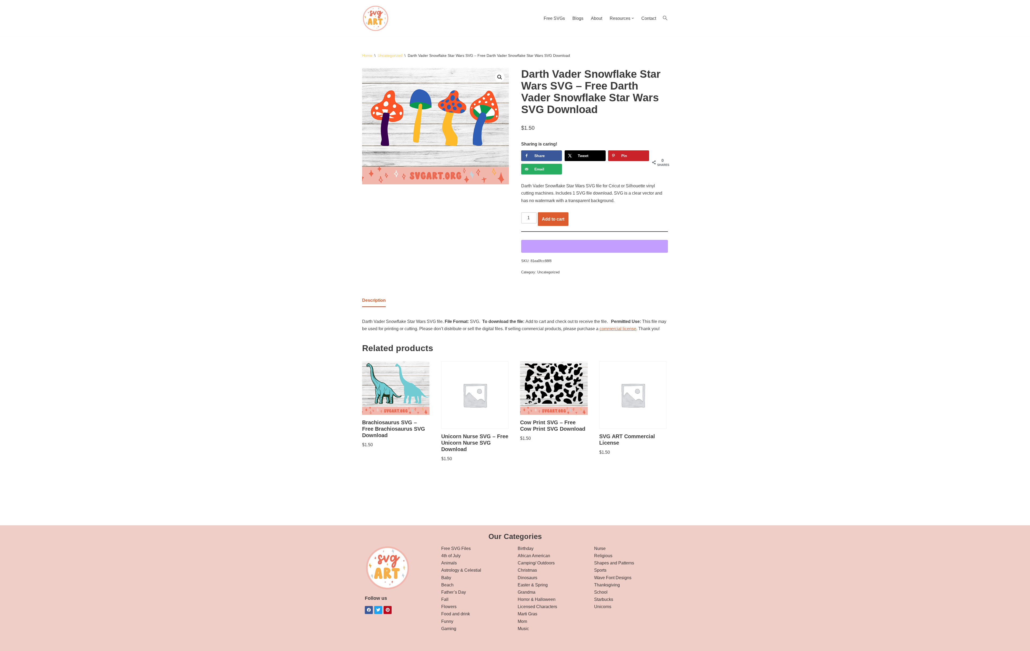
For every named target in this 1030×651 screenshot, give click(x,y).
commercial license (617, 328)
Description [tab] (374, 300)
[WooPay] (594, 246)
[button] (633, 18)
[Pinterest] (388, 610)
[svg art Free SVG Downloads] (375, 18)
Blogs (577, 18)
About (596, 18)
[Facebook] (369, 610)
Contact (648, 18)
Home (367, 55)
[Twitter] (378, 610)
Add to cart (553, 219)
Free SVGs (554, 18)
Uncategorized (390, 55)
